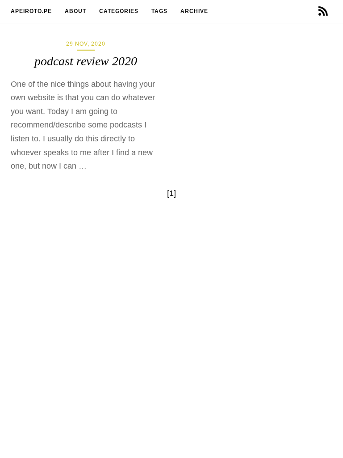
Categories (119, 11)
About (76, 11)
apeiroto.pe (32, 11)
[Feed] (323, 11)
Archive (195, 11)
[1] (171, 193)
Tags (160, 11)
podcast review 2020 (85, 61)
